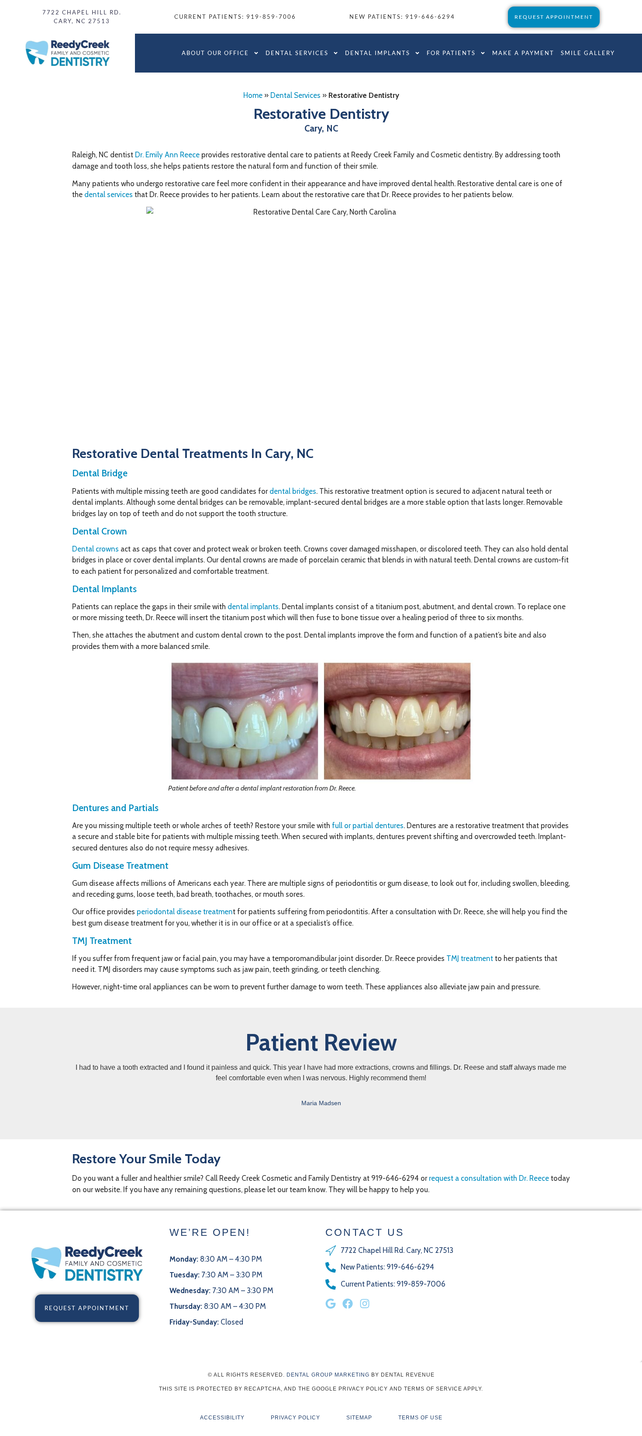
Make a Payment (523, 52)
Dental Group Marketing (327, 1375)
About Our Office (215, 52)
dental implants (253, 606)
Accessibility (222, 1418)
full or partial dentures (368, 825)
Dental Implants (377, 52)
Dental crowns (95, 549)
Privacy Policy (295, 1418)
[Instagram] (364, 1303)
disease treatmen (185, 911)
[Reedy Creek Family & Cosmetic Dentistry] (67, 53)
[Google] (330, 1303)
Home (252, 95)
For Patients (451, 52)
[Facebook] (347, 1303)
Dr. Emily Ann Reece (167, 154)
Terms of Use (420, 1418)
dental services (108, 194)
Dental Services (297, 52)
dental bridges (292, 491)
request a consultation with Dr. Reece (489, 1178)
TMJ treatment (469, 958)
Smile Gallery (588, 52)
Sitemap (359, 1418)
